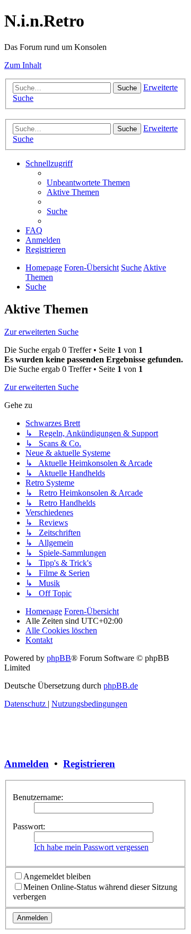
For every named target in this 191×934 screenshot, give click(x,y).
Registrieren (89, 763)
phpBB (59, 658)
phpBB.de (120, 685)
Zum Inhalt (22, 65)
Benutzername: (38, 797)
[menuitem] (88, 182)
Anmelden (26, 763)
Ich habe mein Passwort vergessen (91, 847)
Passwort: (29, 826)
